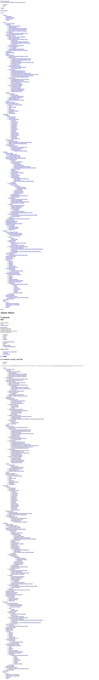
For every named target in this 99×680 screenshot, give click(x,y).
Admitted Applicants (13, 517)
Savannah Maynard (15, 509)
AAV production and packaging (18, 400)
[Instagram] (3, 356)
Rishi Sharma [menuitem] (14, 136)
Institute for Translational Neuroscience (19, 655)
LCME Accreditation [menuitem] (10, 224)
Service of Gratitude (13, 623)
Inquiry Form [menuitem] (14, 244)
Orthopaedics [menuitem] (11, 109)
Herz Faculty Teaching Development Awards (18, 427)
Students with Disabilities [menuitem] (16, 200)
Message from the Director (17, 532)
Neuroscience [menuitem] (11, 283)
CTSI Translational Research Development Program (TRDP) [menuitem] (24, 215)
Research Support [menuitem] (9, 258)
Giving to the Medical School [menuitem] (12, 103)
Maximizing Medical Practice (17, 467)
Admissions (5, 485)
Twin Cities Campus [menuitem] (10, 23)
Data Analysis (14, 414)
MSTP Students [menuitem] (12, 198)
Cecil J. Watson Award (16, 439)
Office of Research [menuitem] (10, 253)
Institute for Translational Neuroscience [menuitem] (19, 284)
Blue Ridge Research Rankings (12, 674)
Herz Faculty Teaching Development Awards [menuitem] (18, 56)
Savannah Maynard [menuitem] (15, 138)
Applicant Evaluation (18, 561)
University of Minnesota (13, 365)
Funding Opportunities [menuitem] (11, 256)
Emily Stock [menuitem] (14, 125)
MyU (4, 5)
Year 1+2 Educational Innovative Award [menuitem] (19, 76)
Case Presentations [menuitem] (15, 209)
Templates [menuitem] (11, 264)
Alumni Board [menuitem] (12, 93)
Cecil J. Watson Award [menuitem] (16, 68)
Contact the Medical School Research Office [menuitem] (18, 255)
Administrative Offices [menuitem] (11, 35)
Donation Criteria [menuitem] (12, 240)
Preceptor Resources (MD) (14, 526)
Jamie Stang (13, 498)
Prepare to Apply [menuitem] (9, 139)
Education (5, 523)
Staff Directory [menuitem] (14, 173)
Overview (13, 531)
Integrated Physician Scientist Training (22, 537)
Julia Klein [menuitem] (13, 130)
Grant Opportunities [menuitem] (15, 216)
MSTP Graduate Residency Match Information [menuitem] (24, 181)
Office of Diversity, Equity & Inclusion (17, 382)
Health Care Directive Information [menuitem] (18, 243)
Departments (8, 397)
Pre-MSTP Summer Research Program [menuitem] (19, 195)
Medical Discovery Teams (11, 667)
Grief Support (14, 621)
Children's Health (12, 478)
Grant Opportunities (15, 587)
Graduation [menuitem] (13, 47)
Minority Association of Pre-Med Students (18, 514)
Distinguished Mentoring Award (18, 441)
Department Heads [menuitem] (13, 27)
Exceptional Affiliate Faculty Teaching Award (21, 444)
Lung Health (11, 665)
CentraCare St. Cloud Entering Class (19, 518)
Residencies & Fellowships (11, 592)
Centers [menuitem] (15, 286)
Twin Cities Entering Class (17, 519)
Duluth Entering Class (16, 520)
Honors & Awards (10, 426)
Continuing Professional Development (14, 594)
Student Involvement (13, 599)
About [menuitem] (4, 22)
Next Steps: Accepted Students (20, 521)
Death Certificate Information (17, 618)
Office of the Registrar (13, 392)
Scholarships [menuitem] (11, 112)
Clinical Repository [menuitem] (10, 298)
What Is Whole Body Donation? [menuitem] (15, 234)
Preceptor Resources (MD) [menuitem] (14, 155)
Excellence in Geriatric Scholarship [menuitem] (18, 67)
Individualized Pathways (11, 593)
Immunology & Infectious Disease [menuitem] (16, 280)
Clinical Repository (10, 669)
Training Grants (12, 637)
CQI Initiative (11, 597)
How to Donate (12, 612)
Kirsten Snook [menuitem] (14, 132)
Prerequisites (19, 560)
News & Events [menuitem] (17, 289)
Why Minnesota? (12, 488)
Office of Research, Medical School (16, 391)
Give (4, 337)
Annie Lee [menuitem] (13, 120)
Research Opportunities (14, 585)
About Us (8, 486)
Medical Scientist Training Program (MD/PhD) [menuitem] (16, 158)
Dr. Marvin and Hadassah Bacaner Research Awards (22, 433)
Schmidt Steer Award (15, 434)
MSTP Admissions (13, 554)
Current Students (6, 345)
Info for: (5, 15)
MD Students (9, 16)
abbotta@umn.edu (4, 325)
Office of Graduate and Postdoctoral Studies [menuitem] (18, 50)
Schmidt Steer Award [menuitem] (15, 63)
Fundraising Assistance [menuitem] (16, 87)
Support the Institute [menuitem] (18, 292)
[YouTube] (4, 356)
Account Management (16, 457)
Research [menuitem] (5, 230)
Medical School (4, 10)
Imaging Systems (15, 406)
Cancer (10, 477)
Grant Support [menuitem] (14, 40)
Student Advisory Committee (17, 543)
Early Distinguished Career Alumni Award (20, 452)
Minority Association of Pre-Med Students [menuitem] (18, 143)
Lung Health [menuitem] (11, 293)
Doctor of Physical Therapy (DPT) (13, 528)
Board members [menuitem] (14, 95)
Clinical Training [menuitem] (17, 164)
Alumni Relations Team (14, 469)
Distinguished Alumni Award (17, 451)
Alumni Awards (12, 449)
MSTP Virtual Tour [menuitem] (15, 196)
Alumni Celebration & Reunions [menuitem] (15, 97)
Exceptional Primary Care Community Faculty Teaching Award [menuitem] (24, 74)
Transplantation (12, 484)
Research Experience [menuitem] (21, 187)
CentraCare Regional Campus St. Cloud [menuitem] (14, 34)
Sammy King (14, 508)
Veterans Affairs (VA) (13, 638)
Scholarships (11, 483)
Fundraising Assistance (16, 458)
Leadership (8, 370)
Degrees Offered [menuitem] (9, 153)
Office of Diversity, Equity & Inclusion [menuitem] (17, 36)
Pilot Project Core (12, 420)
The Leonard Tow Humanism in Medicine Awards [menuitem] (22, 75)
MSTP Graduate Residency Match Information (24, 552)
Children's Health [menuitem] (12, 107)
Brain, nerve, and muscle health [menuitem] (15, 104)
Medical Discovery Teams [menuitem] (11, 296)
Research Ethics (9, 628)
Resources (13, 553)
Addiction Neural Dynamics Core (16, 409)
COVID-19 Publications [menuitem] (14, 272)
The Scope (5, 353)
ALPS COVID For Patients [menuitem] (17, 270)
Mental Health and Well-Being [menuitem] (17, 203)
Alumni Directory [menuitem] (15, 176)
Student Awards (12, 428)
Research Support (9, 629)
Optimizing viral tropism (16, 401)
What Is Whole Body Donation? (15, 605)
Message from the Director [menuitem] (17, 161)
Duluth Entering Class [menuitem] (16, 149)
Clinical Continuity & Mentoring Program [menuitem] (20, 201)
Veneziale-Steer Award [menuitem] (16, 61)
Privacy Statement (56, 365)
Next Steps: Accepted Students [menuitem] (20, 150)
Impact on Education (15, 606)
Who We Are (14, 389)
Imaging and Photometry (16, 412)
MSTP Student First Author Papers (21, 549)
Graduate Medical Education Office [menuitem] (16, 49)
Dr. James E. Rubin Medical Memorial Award (21, 429)
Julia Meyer (13, 502)
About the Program (13, 530)
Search (2, 8)
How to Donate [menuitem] (12, 241)
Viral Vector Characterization (17, 403)
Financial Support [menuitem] (15, 194)
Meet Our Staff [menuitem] (14, 239)
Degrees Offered (9, 524)
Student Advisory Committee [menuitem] (17, 172)
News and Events (12, 423)
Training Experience (15, 534)
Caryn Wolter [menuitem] (14, 123)
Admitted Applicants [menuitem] (13, 146)
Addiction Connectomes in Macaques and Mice (21, 416)
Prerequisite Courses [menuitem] (13, 141)
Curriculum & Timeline (19, 536)
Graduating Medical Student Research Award (21, 431)
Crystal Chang (14, 495)
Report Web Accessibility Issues (66, 365)
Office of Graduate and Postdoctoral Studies (18, 395)
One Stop (5, 4)
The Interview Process (19, 563)
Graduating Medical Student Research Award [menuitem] (21, 59)
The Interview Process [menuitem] (19, 192)
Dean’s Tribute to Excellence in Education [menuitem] (18, 30)
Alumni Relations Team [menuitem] (14, 98)
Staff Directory (14, 545)
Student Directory (15, 542)
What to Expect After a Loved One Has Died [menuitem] (18, 246)
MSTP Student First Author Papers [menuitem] (21, 178)
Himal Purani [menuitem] (14, 126)
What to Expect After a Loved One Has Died (18, 617)
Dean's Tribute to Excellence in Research (17, 375)
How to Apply (14, 555)
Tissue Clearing (14, 405)
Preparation (16, 581)
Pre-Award (8, 631)
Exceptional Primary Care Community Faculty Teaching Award (24, 445)
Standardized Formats (16, 417)
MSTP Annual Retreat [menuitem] (16, 207)
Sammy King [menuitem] (14, 137)
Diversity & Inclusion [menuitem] (10, 102)
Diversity (5, 339)
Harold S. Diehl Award (16, 454)
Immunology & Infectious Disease (16, 651)
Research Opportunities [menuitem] (14, 213)
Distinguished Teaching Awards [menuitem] (18, 72)
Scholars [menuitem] (16, 291)
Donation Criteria (12, 611)
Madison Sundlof (15, 505)
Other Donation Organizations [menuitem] (17, 245)
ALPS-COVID (12, 640)
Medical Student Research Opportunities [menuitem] (19, 41)
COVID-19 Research (10, 639)
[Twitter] (2, 356)
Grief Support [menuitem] (14, 250)
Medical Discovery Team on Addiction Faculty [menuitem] (19, 297)
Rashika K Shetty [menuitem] (15, 135)
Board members (14, 466)
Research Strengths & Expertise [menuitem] (12, 273)
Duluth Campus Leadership (14, 371)
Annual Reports (6, 354)
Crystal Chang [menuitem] (14, 124)
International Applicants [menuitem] (22, 188)
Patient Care (5, 671)
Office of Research (10, 625)
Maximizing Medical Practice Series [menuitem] (16, 99)
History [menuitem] (7, 53)
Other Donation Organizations (17, 616)
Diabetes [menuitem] (10, 278)
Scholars (16, 662)
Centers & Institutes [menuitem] (10, 52)
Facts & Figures (12, 489)
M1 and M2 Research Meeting (17, 576)
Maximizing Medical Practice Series (16, 471)
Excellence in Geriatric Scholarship (18, 438)
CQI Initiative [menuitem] (11, 226)
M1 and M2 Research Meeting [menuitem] (17, 205)
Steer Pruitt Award (15, 435)
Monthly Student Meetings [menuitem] (17, 206)
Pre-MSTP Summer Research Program (19, 566)
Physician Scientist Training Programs (19, 570)
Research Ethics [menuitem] (9, 257)
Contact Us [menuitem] (11, 217)
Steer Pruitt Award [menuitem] (15, 64)
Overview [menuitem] (13, 160)
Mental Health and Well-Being (17, 574)
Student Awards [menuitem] (12, 57)
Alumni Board (12, 465)
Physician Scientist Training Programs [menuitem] (19, 199)
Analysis (13, 408)
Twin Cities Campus (10, 369)
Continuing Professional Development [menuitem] (14, 223)
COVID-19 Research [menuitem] (10, 268)
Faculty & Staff (9, 18)
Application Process (10, 515)
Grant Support (14, 386)
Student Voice (12, 600)
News (4, 672)
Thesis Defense (17, 551)
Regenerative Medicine (13, 481)
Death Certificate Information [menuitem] (17, 247)
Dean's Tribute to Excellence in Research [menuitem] (17, 29)
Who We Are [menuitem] (14, 44)
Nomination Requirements (16, 455)
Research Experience (21, 558)
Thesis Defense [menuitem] (17, 179)
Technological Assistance (16, 411)
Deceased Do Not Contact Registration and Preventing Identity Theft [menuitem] (26, 251)
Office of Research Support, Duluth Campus (18, 378)
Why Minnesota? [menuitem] (12, 116)
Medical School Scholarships (17, 461)
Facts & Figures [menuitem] (12, 118)
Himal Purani (14, 497)
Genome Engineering (13, 650)
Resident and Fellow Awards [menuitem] (15, 66)
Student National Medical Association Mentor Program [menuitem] (20, 142)
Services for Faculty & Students (15, 456)
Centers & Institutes (10, 398)
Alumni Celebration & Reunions (15, 468)
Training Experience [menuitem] (15, 163)
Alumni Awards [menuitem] (12, 78)
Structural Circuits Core (14, 404)
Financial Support (15, 565)
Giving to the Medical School (12, 474)
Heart (10, 479)
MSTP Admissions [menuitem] (13, 183)
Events (7, 678)
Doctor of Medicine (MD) (11, 525)
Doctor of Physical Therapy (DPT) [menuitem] (13, 156)
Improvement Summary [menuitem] (14, 227)
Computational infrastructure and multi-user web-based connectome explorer (27, 418)
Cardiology (11, 648)
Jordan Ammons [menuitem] (14, 129)
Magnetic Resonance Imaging (15, 652)
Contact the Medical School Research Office (18, 626)
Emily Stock (14, 496)
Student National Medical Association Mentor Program (20, 513)
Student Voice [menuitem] (12, 229)
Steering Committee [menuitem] (15, 175)
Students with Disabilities (16, 571)
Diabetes (10, 649)
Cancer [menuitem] (10, 106)
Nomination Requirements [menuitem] (16, 84)
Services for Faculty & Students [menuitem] (15, 85)
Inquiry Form (14, 615)
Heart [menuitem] (10, 108)
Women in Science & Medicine (18, 582)
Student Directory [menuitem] (15, 171)
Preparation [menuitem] (16, 210)
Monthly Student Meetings (17, 577)
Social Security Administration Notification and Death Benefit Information (27, 620)
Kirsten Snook (14, 503)
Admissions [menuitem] (5, 114)
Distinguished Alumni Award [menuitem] (17, 80)
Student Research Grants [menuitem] (16, 91)
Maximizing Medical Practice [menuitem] (17, 96)
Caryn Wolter (14, 494)
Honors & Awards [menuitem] (10, 55)
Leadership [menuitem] (8, 24)
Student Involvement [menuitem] (13, 228)
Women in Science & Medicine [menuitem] (18, 211)
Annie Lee (13, 491)
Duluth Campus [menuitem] (9, 32)
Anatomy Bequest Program (12, 603)
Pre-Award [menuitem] (8, 259)
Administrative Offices (11, 381)
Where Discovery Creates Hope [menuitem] (12, 304)
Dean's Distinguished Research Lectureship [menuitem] (18, 28)
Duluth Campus (9, 377)
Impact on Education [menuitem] (15, 235)
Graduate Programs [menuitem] (10, 219)
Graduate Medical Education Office (16, 394)
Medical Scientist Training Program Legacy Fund (19, 589)
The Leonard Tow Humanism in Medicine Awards (22, 446)
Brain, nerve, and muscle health (15, 475)
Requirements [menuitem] (17, 186)
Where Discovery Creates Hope (10, 351)
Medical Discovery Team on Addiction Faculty (19, 668)
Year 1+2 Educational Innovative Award (19, 448)
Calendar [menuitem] (10, 204)
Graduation (13, 393)
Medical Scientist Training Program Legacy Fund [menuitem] (19, 218)
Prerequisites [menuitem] (19, 189)
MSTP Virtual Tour (15, 568)
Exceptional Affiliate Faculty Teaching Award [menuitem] (21, 73)
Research (5, 601)
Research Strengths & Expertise (12, 644)
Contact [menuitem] (7, 101)
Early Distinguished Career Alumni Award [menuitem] (20, 81)
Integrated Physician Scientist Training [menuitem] (22, 166)
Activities (13, 541)
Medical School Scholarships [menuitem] (17, 90)
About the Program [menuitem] (13, 159)
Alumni (7, 20)
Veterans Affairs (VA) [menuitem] (13, 267)
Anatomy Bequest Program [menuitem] (12, 232)
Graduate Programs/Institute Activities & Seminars (22, 583)
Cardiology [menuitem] (11, 276)
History (7, 425)
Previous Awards (15, 422)
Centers (15, 657)
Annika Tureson (14, 492)
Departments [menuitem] (8, 51)
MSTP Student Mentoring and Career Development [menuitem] (25, 167)
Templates (11, 635)
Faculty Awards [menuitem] (12, 69)
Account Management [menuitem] (16, 86)
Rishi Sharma (14, 507)
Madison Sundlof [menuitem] (15, 133)
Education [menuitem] (5, 152)
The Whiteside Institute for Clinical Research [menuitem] (20, 43)
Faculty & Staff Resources (8, 341)
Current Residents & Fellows (9, 346)
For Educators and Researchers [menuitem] (15, 233)
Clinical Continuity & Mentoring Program (20, 572)
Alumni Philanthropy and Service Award (20, 450)
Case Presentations (15, 580)
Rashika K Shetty (15, 506)
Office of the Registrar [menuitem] (13, 46)
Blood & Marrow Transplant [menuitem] (15, 274)
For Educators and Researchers (15, 604)
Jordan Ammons (14, 500)
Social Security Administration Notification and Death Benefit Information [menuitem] (27, 249)
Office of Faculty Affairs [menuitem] (14, 38)
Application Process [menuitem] (10, 144)
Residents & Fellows (10, 17)
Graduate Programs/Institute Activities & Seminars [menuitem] (22, 212)
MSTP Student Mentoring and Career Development (25, 538)
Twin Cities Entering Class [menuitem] (17, 148)
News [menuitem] (4, 301)
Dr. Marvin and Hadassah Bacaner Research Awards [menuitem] (22, 62)
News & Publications (15, 548)
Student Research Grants (16, 462)
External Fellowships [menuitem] (15, 169)
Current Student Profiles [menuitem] (14, 119)
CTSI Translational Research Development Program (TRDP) (24, 586)
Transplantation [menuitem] (12, 113)
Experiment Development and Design (19, 410)
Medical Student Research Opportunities (19, 387)
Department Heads (13, 372)
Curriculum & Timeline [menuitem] (19, 165)
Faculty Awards (12, 440)
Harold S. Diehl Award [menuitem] (16, 83)
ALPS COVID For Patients (17, 641)
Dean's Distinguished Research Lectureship (18, 374)
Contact (7, 472)
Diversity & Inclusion (10, 473)
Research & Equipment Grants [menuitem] (17, 89)
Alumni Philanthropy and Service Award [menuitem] (20, 79)
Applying (13, 421)
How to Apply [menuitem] (14, 184)
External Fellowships (15, 540)
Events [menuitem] (7, 307)
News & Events (17, 660)
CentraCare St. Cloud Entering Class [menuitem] (19, 147)
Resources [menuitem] (13, 182)
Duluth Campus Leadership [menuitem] (14, 26)
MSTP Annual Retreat (16, 578)
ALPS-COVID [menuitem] (12, 269)
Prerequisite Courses (13, 512)
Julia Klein (13, 501)
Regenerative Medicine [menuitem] (13, 110)
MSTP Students (12, 569)
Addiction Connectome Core (15, 415)
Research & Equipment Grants (17, 460)
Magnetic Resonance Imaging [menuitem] (15, 281)
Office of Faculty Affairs (14, 383)
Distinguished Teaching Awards (18, 443)
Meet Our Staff (14, 610)
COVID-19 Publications (14, 643)
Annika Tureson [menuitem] (14, 121)
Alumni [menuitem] (7, 92)
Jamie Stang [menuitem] (13, 127)
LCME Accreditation (10, 595)
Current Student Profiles (14, 490)
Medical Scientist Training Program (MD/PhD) (16, 529)
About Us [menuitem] (8, 115)
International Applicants (22, 559)
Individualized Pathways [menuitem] (11, 222)
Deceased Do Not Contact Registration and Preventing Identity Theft (26, 622)
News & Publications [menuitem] (15, 177)
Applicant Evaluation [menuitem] (18, 190)
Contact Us (5, 334)
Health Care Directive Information (18, 614)
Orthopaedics (11, 480)
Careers (4, 338)
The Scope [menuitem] (8, 306)
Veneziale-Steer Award (16, 432)
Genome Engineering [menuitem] (13, 279)
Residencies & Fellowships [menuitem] (11, 221)
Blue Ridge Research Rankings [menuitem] (12, 303)
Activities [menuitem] (13, 170)
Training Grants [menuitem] (12, 266)
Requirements (17, 557)
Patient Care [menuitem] (5, 299)
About (4, 368)
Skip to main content (5, 1)
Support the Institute (18, 663)
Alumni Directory (15, 547)
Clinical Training (17, 535)
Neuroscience (11, 654)
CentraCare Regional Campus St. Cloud (14, 380)
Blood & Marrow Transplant (15, 645)
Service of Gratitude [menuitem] (13, 252)
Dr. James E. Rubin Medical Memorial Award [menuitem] (21, 58)
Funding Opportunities (11, 627)
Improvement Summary (14, 598)
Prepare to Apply (9, 511)
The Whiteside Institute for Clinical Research (20, 388)
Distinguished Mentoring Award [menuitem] (18, 70)
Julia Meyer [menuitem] (13, 131)
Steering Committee (15, 546)
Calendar (10, 575)
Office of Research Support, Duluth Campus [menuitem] (18, 33)
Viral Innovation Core (13, 399)
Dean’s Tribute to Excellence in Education (18, 376)
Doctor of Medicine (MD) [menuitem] (11, 154)
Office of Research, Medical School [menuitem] (16, 45)
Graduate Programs (10, 591)
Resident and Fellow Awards (15, 437)
